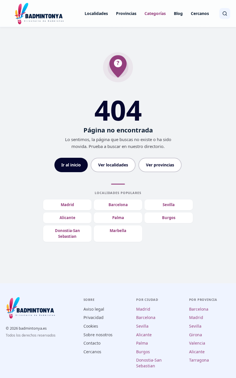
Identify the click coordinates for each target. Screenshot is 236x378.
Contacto (91, 343)
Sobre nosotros (98, 334)
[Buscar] (224, 13)
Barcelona (118, 204)
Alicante (67, 217)
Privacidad (93, 317)
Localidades (96, 13)
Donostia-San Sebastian (67, 233)
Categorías (155, 13)
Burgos (168, 217)
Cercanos (200, 13)
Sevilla (169, 204)
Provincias (126, 13)
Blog (178, 13)
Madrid (67, 204)
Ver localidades (113, 165)
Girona (195, 334)
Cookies (90, 326)
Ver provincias (160, 165)
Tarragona (199, 360)
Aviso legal (93, 309)
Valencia (197, 343)
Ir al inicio (71, 165)
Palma (118, 217)
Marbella (118, 230)
